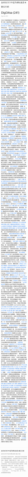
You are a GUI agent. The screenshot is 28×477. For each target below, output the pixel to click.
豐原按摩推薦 (10, 153)
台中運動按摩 (8, 125)
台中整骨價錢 (22, 327)
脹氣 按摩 (6, 224)
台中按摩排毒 (20, 204)
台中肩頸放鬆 (9, 65)
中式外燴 (11, 187)
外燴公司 (8, 145)
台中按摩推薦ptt (5, 24)
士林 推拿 (4, 102)
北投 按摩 (6, 269)
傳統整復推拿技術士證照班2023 (14, 400)
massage (24, 308)
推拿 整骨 (17, 187)
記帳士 (19, 179)
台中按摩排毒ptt (20, 423)
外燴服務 (23, 136)
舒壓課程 (16, 348)
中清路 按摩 (13, 213)
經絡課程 (3, 323)
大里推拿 (15, 280)
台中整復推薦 (23, 153)
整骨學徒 (20, 87)
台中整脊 (22, 56)
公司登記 (14, 61)
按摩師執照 (18, 65)
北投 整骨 (15, 241)
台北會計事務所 (11, 132)
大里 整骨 (10, 312)
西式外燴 (14, 121)
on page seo (17, 366)
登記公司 (11, 27)
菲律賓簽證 (11, 138)
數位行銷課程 (17, 308)
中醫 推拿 (22, 411)
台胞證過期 (6, 130)
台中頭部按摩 (18, 370)
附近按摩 (21, 273)
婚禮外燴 (12, 91)
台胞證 (25, 277)
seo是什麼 (8, 33)
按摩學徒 (20, 342)
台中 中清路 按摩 (6, 428)
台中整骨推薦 (17, 267)
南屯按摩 (5, 385)
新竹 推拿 (6, 93)
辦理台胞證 (12, 228)
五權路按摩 (10, 267)
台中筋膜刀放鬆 (9, 370)
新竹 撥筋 (12, 31)
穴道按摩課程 (20, 54)
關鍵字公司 (16, 265)
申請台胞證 (18, 159)
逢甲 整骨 (6, 338)
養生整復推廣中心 (14, 277)
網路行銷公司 (20, 140)
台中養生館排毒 (20, 181)
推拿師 (11, 325)
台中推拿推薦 (10, 368)
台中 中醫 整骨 (13, 205)
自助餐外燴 (11, 172)
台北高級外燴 (16, 56)
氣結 (22, 366)
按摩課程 (9, 56)
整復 (2, 278)
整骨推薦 (5, 366)
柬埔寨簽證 (4, 138)
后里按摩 (12, 136)
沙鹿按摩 (24, 278)
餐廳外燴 (22, 108)
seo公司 (3, 157)
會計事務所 (22, 252)
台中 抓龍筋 (17, 142)
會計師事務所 (14, 166)
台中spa (9, 198)
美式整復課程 (5, 228)
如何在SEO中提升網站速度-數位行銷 (13, 4)
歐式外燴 (19, 237)
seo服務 (10, 308)
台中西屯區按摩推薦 (21, 228)
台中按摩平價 (10, 57)
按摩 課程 (6, 91)
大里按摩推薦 (23, 205)
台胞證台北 (7, 52)
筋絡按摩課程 (20, 151)
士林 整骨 (17, 428)
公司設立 (3, 132)
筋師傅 (11, 387)
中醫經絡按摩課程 (15, 224)
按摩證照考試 (13, 89)
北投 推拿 (15, 417)
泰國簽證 (15, 226)
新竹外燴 (24, 130)
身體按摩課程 (8, 121)
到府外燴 (5, 181)
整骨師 (19, 115)
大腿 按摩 (19, 318)
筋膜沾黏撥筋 (22, 226)
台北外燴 (20, 89)
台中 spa (20, 346)
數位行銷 (10, 366)
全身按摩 (6, 142)
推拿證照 (14, 115)
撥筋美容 (3, 411)
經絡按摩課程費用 (14, 233)
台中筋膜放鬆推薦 (8, 117)
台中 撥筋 (14, 37)
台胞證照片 (15, 144)
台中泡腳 (10, 385)
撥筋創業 (24, 138)
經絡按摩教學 (8, 415)
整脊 (5, 61)
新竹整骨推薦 (20, 247)
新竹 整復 (6, 89)
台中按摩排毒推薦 (13, 196)
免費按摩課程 (12, 151)
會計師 (22, 104)
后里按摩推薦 (16, 155)
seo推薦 (14, 42)
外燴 (11, 93)
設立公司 (19, 31)
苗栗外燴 (21, 233)
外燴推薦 (15, 202)
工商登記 (22, 224)
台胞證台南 (18, 91)
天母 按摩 (20, 185)
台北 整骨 (8, 67)
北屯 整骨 (14, 383)
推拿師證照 (19, 26)
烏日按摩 (3, 170)
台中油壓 (7, 254)
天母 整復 (4, 307)
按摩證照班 (7, 352)
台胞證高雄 (23, 100)
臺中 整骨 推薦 (17, 310)
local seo (3, 115)
